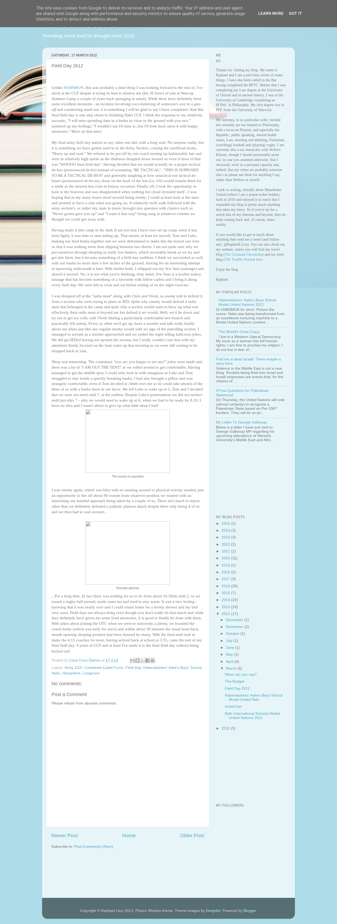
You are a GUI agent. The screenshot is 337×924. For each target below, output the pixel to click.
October (233, 634)
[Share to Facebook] (147, 660)
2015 (226, 593)
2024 (226, 530)
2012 (226, 614)
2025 (226, 524)
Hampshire (71, 673)
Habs (56, 673)
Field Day (133, 668)
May (230, 654)
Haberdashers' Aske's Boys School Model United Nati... (254, 697)
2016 (226, 586)
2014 (226, 600)
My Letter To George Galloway (241, 422)
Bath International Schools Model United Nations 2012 (252, 716)
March (231, 668)
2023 (226, 537)
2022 (226, 544)
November (235, 627)
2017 (226, 579)
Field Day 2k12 (237, 688)
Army (69, 668)
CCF (78, 668)
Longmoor (91, 673)
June (230, 648)
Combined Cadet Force (104, 668)
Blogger (249, 911)
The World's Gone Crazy (239, 332)
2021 (226, 551)
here (259, 259)
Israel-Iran (233, 706)
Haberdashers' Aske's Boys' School (172, 668)
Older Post (192, 835)
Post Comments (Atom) (93, 847)
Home (129, 835)
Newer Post (64, 835)
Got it (295, 13)
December (235, 620)
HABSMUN (73, 87)
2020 (226, 558)
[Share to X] (142, 660)
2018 (226, 572)
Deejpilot (213, 911)
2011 (226, 728)
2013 (226, 607)
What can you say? (241, 675)
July (230, 641)
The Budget (234, 681)
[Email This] (132, 660)
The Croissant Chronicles (243, 254)
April (230, 662)
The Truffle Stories (239, 259)
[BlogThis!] (137, 660)
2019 (226, 565)
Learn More (271, 13)
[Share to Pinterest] (152, 660)
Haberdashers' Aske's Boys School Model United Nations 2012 (247, 302)
